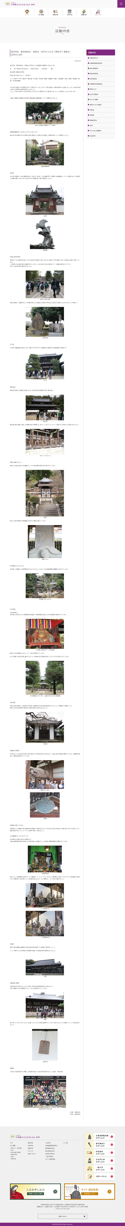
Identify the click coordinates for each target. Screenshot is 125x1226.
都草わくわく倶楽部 (95, 105)
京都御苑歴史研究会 (96, 63)
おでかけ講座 (94, 99)
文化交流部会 (94, 94)
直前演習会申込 (50, 1151)
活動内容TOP (94, 58)
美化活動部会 (94, 68)
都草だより (93, 89)
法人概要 (12, 1145)
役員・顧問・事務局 (16, 1152)
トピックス (30, 1151)
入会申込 (48, 1143)
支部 (91, 125)
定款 (12, 1156)
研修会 (92, 110)
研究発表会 (93, 79)
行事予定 (30, 1145)
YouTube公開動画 (95, 131)
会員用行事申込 (50, 1154)
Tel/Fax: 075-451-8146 (62, 1209)
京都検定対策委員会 (96, 84)
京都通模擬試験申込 (51, 1145)
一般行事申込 (49, 1156)
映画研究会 (93, 120)
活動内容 (30, 1148)
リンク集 (65, 1143)
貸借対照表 (14, 1154)
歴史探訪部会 (94, 73)
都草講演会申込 (50, 1148)
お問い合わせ (32, 1154)
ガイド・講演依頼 (50, 1159)
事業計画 (13, 1159)
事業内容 (30, 1143)
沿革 (12, 1150)
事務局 (92, 115)
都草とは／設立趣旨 (16, 1148)
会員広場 (92, 136)
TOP (11, 1143)
